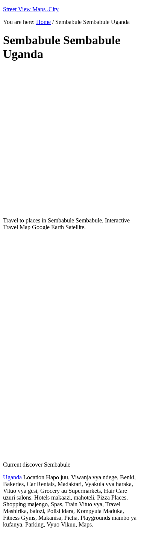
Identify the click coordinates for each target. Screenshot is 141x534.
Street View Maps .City (31, 9)
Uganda (12, 477)
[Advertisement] (70, 139)
